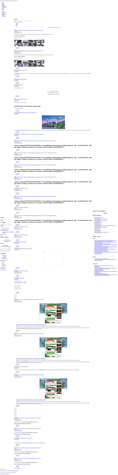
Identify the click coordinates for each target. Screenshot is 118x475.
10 (8, 248)
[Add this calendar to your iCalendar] (3, 234)
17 (8, 249)
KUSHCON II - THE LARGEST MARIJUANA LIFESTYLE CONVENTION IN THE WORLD (29, 299)
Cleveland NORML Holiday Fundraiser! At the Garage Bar (23, 248)
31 (8, 251)
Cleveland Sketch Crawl (98, 267)
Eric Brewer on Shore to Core (99, 217)
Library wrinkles (97, 228)
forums (3, 5)
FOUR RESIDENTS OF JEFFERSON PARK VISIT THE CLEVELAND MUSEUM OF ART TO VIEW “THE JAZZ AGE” (106, 275)
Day (16, 25)
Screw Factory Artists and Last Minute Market (21, 366)
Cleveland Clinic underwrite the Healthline (101, 227)
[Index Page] (1, 0)
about (3, 2)
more (1, 235)
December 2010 (5, 245)
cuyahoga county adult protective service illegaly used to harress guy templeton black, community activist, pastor (104, 250)
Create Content (4, 255)
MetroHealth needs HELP (98, 222)
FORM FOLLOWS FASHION (99, 270)
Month (17, 23)
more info (17, 48)
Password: (2, 225)
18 (9, 249)
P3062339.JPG (97, 266)
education (3, 13)
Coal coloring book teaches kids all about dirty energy (102, 243)
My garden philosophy (98, 230)
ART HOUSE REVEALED (18, 84)
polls (3, 8)
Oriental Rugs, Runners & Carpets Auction (20, 70)
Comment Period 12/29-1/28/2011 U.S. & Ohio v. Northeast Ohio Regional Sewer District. (27, 428)
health (3, 15)
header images (4, 6)
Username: (2, 224)
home (3, 11)
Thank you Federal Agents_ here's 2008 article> (102, 232)
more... (5, 256)
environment (4, 14)
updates (3, 9)
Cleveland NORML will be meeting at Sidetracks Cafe (22, 130)
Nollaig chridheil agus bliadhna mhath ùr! (20, 79)
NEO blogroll (4, 7)
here (20, 37)
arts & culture (4, 12)
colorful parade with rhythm (99, 269)
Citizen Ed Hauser (15, 470)
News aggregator (4, 258)
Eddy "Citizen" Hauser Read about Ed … (7, 241)
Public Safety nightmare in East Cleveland (101, 220)
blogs (3, 3)
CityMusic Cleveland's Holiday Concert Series (21, 207)
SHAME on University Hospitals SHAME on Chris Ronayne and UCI (105, 225)
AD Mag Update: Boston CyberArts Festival (101, 273)
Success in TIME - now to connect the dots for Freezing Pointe (104, 265)
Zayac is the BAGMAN (98, 253)
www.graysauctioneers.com (65, 73)
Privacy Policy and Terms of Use (5, 473)
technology (3, 16)
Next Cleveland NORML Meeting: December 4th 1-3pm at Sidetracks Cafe (25, 112)
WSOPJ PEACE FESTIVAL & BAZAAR (20, 99)
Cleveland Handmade (41, 369)
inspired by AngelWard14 (39, 442)
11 (9, 248)
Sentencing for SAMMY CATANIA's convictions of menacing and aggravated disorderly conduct (28, 30)
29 (5, 251)
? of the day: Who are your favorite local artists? (102, 251)
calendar (3, 4)
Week (17, 24)
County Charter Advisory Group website (26, 442)
